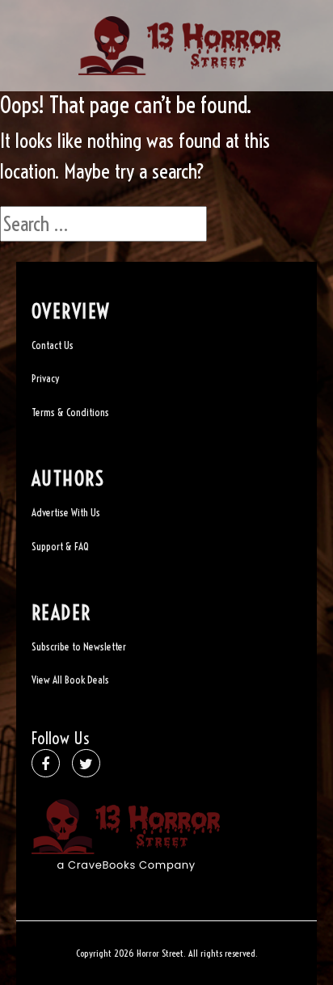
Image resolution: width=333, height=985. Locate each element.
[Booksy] (179, 43)
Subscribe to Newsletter (79, 646)
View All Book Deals (70, 679)
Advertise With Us (66, 512)
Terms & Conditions (70, 412)
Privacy (45, 378)
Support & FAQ (60, 546)
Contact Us (53, 345)
